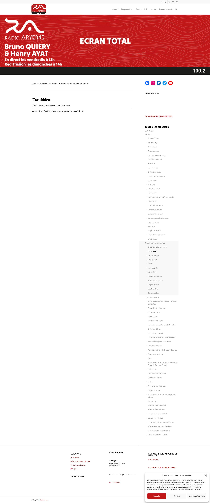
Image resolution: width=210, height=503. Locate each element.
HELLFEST (152, 369)
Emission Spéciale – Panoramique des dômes (161, 395)
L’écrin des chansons (155, 205)
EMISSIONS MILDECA (156, 333)
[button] (205, 475)
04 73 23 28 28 (114, 482)
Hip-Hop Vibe (152, 193)
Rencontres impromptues (157, 235)
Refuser (177, 496)
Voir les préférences (197, 496)
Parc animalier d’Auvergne (157, 386)
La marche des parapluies (157, 373)
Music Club (152, 272)
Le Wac (150, 263)
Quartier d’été (153, 401)
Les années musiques (155, 214)
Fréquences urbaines (155, 354)
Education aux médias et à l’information (162, 325)
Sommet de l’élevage (155, 418)
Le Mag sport (152, 259)
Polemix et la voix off (155, 280)
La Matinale (149, 131)
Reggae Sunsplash (154, 230)
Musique (148, 134)
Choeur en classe (154, 312)
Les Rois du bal (153, 222)
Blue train (151, 163)
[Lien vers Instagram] (165, 2)
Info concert (152, 201)
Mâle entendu (153, 268)
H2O (149, 358)
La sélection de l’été (155, 209)
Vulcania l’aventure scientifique (159, 430)
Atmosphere (152, 147)
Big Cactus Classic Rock (157, 155)
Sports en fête (153, 289)
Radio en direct (153, 459)
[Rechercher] (176, 9)
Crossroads (152, 180)
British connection (154, 172)
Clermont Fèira (153, 316)
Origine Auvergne (154, 390)
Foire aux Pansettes (155, 346)
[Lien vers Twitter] (173, 2)
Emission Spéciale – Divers (157, 434)
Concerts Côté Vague (155, 320)
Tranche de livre (153, 293)
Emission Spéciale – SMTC (157, 414)
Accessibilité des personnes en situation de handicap (162, 302)
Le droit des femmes (155, 377)
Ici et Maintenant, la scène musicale (161, 197)
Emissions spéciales (152, 297)
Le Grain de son (153, 255)
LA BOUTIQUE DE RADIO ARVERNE (161, 468)
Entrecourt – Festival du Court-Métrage (161, 337)
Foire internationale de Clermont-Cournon (162, 350)
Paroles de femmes (155, 276)
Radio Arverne (44, 500)
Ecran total (152, 251)
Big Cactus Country (155, 159)
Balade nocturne (153, 151)
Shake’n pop (152, 239)
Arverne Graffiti (153, 138)
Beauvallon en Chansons (157, 308)
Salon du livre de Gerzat (156, 409)
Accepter (156, 496)
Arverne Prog (152, 142)
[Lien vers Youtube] (177, 2)
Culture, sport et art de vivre (155, 243)
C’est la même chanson (156, 176)
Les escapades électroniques (158, 218)
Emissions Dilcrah (154, 329)
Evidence (151, 184)
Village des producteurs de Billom (160, 426)
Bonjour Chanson (154, 168)
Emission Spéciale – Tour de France (161, 422)
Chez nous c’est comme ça (157, 247)
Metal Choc (152, 226)
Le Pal (150, 382)
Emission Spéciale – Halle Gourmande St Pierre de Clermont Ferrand (162, 363)
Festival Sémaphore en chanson (159, 341)
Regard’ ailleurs (153, 284)
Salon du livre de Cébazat (157, 405)
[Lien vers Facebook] (162, 2)
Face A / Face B (154, 189)
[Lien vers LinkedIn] (169, 2)
